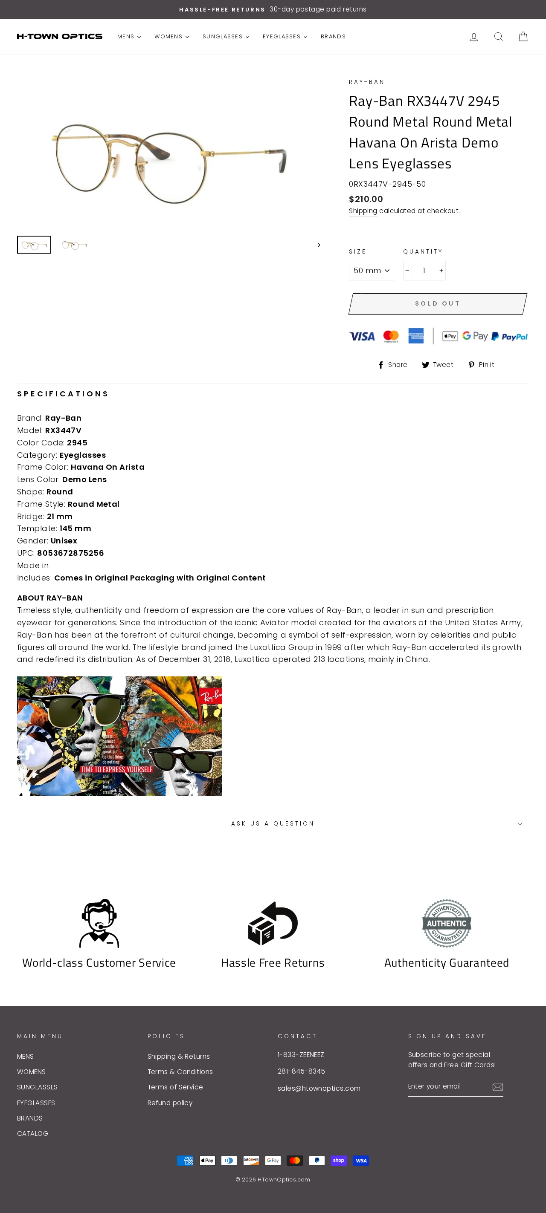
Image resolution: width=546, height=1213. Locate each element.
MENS (25, 1056)
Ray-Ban (367, 82)
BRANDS (30, 1118)
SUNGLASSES (37, 1087)
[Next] (315, 245)
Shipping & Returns (179, 1056)
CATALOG (32, 1133)
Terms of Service (175, 1087)
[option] (273, 9)
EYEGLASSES (36, 1102)
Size (358, 252)
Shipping (363, 210)
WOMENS (31, 1071)
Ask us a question (273, 824)
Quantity (423, 252)
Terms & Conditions (180, 1071)
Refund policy (170, 1102)
